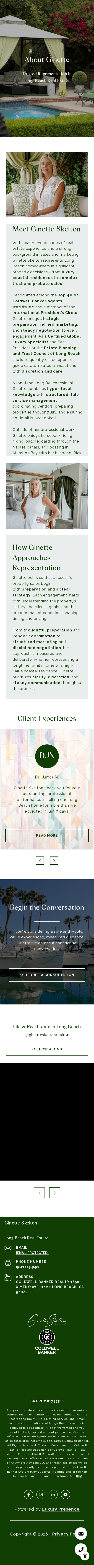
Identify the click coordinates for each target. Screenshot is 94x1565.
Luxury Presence (61, 1509)
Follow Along (47, 1049)
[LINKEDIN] (53, 1494)
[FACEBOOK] (28, 1494)
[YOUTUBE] (65, 1494)
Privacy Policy (68, 1534)
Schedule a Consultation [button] (47, 975)
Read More (47, 835)
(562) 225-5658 (27, 1267)
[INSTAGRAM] (40, 1494)
